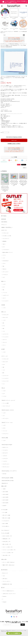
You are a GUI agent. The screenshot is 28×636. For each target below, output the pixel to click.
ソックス (4, 307)
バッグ (4, 257)
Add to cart (14, 140)
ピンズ (4, 393)
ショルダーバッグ (5, 295)
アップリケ (4, 396)
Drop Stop (4, 473)
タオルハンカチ (5, 317)
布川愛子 (3, 349)
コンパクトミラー (5, 334)
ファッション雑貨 (5, 403)
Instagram (4, 601)
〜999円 (4, 488)
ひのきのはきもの (5, 260)
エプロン (4, 428)
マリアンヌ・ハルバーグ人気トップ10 (9, 549)
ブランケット (5, 342)
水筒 (3, 322)
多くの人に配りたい (6, 526)
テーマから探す (4, 509)
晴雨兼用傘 (4, 241)
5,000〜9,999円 (5, 502)
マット (4, 383)
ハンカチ (4, 284)
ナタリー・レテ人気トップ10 (7, 547)
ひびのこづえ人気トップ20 (7, 535)
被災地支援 (3, 219)
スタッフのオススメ (5, 530)
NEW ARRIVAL (4, 221)
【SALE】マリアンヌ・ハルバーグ (8, 400)
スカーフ (4, 298)
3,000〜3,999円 (5, 497)
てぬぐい (4, 244)
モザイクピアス (5, 452)
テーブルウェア (5, 274)
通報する (24, 167)
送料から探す (4, 559)
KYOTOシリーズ (5, 447)
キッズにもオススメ (6, 520)
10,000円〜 (4, 505)
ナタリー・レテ (4, 356)
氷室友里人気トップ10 (6, 538)
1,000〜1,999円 (5, 491)
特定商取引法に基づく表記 (7, 584)
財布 (3, 372)
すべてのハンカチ (5, 314)
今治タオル (4, 269)
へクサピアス (5, 455)
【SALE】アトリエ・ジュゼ (6, 422)
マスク (4, 277)
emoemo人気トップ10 (6, 541)
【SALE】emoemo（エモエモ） (7, 410)
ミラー (4, 415)
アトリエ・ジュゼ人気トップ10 (8, 552)
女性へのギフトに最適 (6, 515)
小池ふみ (3, 387)
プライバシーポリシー (6, 581)
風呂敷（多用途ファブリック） (8, 252)
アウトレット (4, 224)
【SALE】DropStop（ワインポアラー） (9, 470)
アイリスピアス (5, 450)
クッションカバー (5, 300)
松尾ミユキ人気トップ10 (7, 544)
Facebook (4, 596)
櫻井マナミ (3, 281)
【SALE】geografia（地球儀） (7, 477)
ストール (4, 255)
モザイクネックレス (6, 466)
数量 (1, 132)
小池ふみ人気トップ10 (6, 555)
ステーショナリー (5, 271)
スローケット (5, 339)
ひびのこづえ (4, 230)
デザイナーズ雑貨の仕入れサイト (8, 590)
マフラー (4, 263)
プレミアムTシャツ (6, 238)
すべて (4, 160)
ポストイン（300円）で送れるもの (8, 562)
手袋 (3, 266)
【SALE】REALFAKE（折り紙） (7, 480)
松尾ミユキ (3, 311)
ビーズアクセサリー (6, 249)
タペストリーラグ (5, 381)
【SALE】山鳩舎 (4, 437)
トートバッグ (5, 292)
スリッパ (4, 345)
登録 (23, 624)
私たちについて (5, 573)
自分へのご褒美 (5, 523)
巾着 (3, 289)
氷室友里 (3, 304)
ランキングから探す (5, 533)
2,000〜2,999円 (5, 494)
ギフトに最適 (5, 512)
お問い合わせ (5, 578)
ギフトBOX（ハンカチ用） (7, 235)
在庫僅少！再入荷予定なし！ (7, 227)
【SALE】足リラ (4, 483)
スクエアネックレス (6, 464)
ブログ (4, 575)
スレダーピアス (5, 458)
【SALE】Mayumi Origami (6, 444)
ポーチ (4, 246)
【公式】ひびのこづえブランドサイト (9, 593)
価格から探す (4, 486)
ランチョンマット (5, 433)
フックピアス (5, 461)
